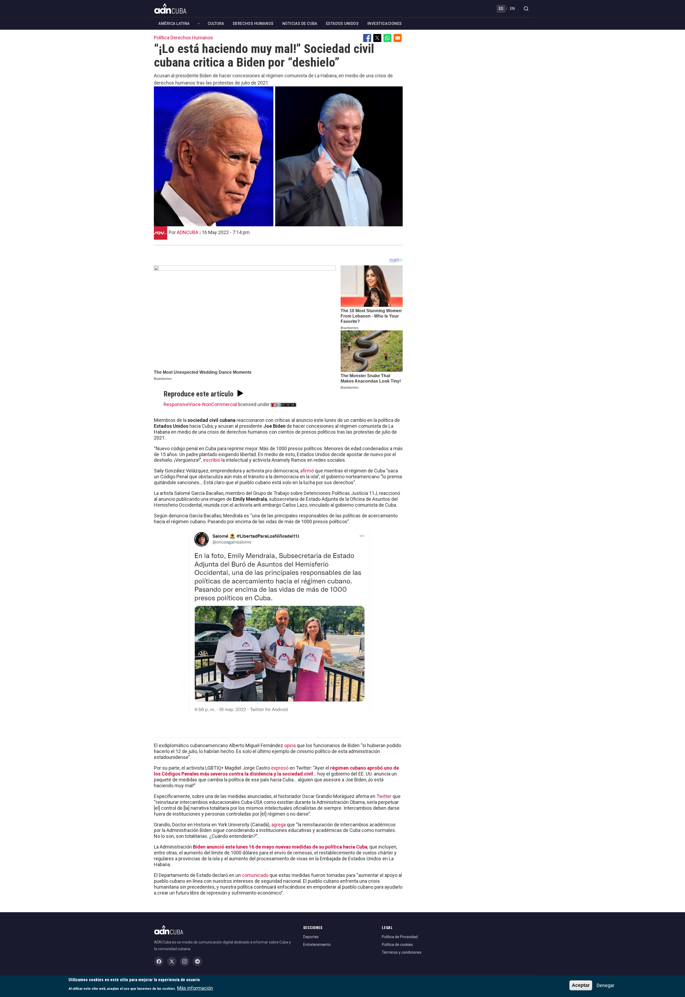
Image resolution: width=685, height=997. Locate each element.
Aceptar (581, 985)
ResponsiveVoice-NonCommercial (200, 404)
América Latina (174, 23)
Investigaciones (384, 23)
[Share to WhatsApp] (387, 38)
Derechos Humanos (253, 23)
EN (512, 8)
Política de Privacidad (400, 937)
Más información (195, 988)
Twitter (383, 796)
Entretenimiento (317, 944)
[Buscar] (526, 8)
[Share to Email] (398, 38)
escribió (211, 460)
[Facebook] (159, 961)
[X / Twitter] (172, 961)
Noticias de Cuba (299, 23)
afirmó (307, 470)
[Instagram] (184, 961)
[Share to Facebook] (367, 38)
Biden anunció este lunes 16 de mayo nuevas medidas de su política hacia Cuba (280, 847)
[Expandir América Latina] (198, 24)
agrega (278, 824)
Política (161, 37)
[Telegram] (197, 961)
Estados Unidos (342, 23)
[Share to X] (377, 38)
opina (290, 745)
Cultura (216, 23)
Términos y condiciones (401, 952)
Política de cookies (397, 944)
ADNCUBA (187, 232)
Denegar (605, 985)
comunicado (255, 875)
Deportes (311, 937)
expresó (279, 768)
